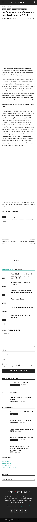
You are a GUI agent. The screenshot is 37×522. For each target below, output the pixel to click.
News (25, 9)
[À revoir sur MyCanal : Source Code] (5, 441)
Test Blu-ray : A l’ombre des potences (27, 242)
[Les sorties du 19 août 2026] (5, 386)
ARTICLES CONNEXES (7, 269)
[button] (3, 2)
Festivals (9, 9)
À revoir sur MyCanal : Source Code (21, 438)
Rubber (4, 221)
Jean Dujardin (17, 217)
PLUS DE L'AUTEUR (19, 269)
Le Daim (24, 217)
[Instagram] (16, 511)
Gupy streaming (6, 463)
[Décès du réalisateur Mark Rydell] (6, 309)
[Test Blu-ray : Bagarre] (6, 301)
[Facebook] (3, 22)
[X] (7, 22)
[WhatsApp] (15, 22)
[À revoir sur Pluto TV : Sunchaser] (5, 424)
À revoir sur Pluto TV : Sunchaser (21, 420)
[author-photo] (18, 258)
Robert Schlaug (29, 219)
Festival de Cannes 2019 (17, 9)
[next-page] (5, 324)
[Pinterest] (11, 22)
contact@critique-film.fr (23, 506)
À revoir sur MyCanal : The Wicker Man (22, 412)
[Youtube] (25, 511)
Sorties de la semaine (10, 378)
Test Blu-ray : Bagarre (18, 299)
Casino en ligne (6, 465)
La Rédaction (7, 18)
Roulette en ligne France (9, 467)
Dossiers (12, 431)
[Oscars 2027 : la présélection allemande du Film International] (6, 293)
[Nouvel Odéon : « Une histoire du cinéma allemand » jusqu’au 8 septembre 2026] (6, 276)
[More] (19, 22)
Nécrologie (4, 311)
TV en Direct (5, 461)
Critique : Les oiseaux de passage (9, 242)
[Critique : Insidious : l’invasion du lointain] (5, 401)
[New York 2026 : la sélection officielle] (6, 318)
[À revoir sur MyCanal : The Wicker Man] (5, 415)
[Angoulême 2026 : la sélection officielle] (6, 284)
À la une (9, 6)
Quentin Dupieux (6, 219)
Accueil (3, 6)
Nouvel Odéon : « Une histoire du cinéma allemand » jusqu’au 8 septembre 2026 (22, 276)
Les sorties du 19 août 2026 (19, 383)
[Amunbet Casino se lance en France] (5, 432)
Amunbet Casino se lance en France (22, 429)
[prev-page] (3, 324)
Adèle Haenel (10, 217)
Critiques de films (14, 401)
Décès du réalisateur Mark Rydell (22, 307)
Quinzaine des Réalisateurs (18, 219)
